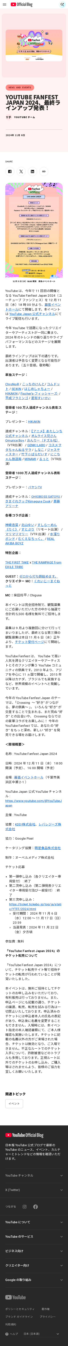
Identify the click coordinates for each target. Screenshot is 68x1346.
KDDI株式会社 (25, 824)
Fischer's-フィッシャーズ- (40, 393)
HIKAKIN (11, 393)
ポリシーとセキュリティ (20, 1309)
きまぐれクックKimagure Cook (27, 501)
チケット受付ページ (29, 642)
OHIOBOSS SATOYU (45, 497)
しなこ (39, 450)
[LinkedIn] (32, 171)
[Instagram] (24, 1207)
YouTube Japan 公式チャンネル (32, 314)
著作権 (46, 1309)
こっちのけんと (33, 384)
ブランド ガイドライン (19, 1316)
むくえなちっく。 (31, 539)
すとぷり (27, 529)
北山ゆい (27, 525)
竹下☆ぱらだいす (34, 454)
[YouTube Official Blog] (21, 4)
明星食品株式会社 (48, 848)
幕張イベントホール (28, 777)
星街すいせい (41, 398)
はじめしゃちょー (37, 389)
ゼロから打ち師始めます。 (38, 576)
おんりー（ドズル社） (43, 440)
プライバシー (48, 1316)
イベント (14, 1103)
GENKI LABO (36, 445)
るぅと (44, 459)
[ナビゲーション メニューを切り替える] (4, 4)
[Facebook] (9, 171)
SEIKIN (16, 389)
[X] (21, 171)
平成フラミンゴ (16, 398)
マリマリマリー (16, 534)
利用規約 (10, 1324)
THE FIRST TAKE (17, 562)
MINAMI (30, 459)
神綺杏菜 (11, 525)
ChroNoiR (12, 384)
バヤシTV (35, 487)
